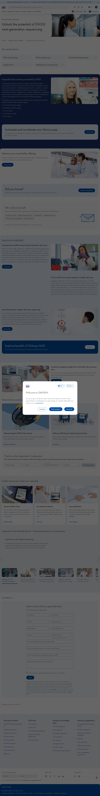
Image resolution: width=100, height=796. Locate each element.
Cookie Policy (40, 403)
